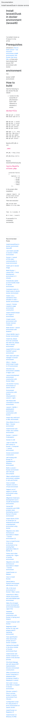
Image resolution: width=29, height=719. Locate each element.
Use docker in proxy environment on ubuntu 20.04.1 (12, 385)
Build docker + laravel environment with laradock (13, 329)
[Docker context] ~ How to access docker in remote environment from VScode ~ (12, 695)
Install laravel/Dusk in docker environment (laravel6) (12, 246)
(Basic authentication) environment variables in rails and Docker (13, 478)
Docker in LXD (10, 440)
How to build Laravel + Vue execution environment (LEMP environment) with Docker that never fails (12, 53)
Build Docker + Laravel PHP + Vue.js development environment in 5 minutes (12, 274)
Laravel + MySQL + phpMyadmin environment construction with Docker (12, 411)
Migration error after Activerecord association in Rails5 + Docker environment (12, 565)
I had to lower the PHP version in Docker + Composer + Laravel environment (12, 446)
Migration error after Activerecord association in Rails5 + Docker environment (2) (12, 534)
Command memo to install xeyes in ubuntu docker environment (13, 291)
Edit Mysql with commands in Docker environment (12, 402)
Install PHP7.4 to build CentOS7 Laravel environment (13, 351)
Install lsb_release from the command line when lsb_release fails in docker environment (12, 342)
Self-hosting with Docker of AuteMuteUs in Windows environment (11, 461)
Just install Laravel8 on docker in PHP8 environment (12, 252)
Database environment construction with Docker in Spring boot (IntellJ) (13, 615)
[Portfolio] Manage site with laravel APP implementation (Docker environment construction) (12, 666)
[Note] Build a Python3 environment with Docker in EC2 (12, 583)
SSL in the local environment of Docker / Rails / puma (12, 590)
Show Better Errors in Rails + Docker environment (12, 424)
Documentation (7, 2)
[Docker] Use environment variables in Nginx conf (13, 370)
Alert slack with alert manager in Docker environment (12, 357)
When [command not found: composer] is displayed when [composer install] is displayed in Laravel (12, 676)
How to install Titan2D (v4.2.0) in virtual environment (12, 484)
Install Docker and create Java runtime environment (12, 430)
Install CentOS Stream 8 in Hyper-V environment (13, 314)
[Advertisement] (13, 31)
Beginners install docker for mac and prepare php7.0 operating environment (12, 630)
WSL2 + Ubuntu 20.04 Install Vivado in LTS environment (12, 364)
